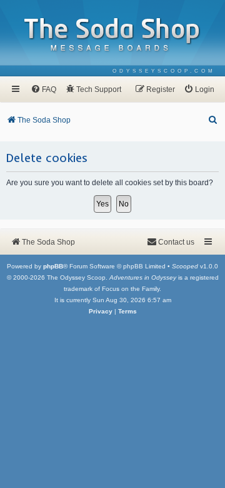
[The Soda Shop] (112, 35)
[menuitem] (164, 71)
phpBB (53, 266)
